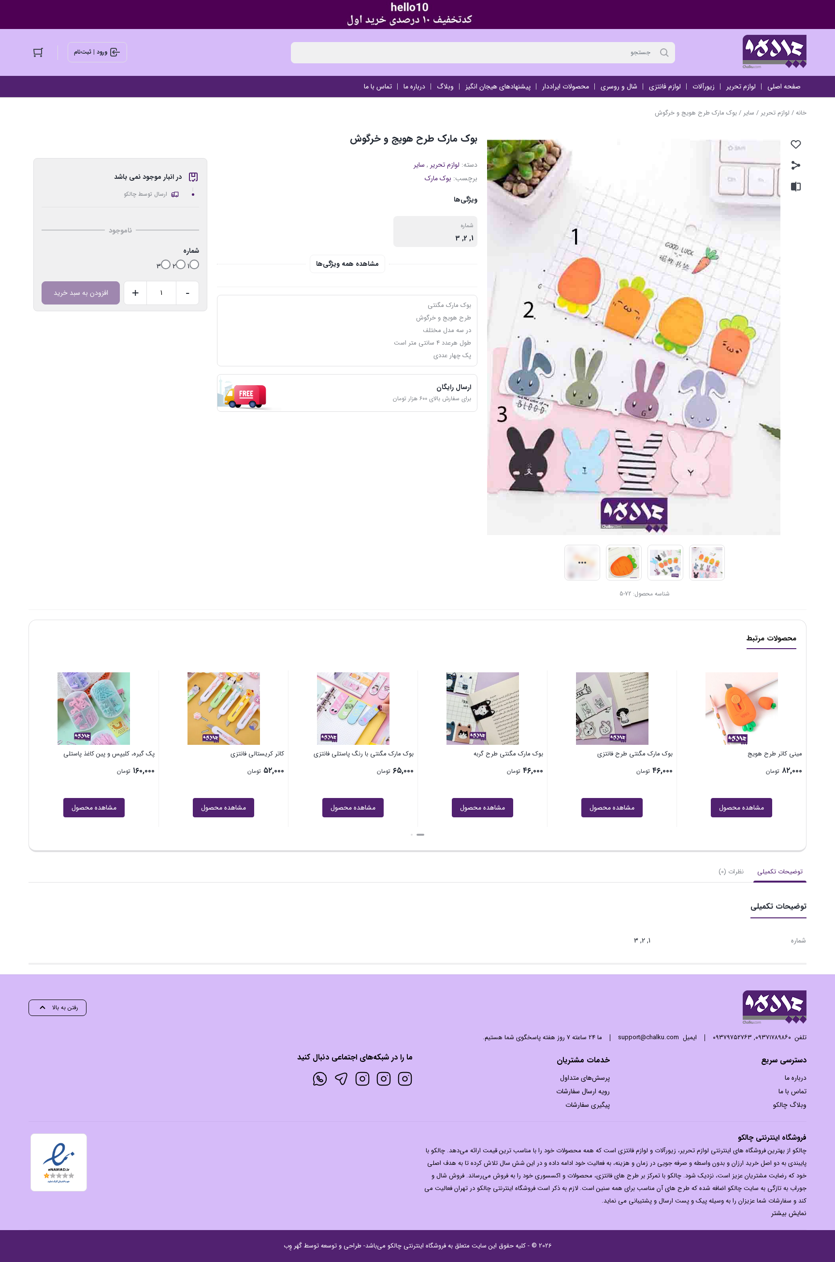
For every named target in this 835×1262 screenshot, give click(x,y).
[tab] (779, 872)
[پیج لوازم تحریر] (383, 1079)
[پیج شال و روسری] (362, 1079)
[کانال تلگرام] (341, 1079)
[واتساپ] (320, 1079)
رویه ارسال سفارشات (583, 1091)
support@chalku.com (648, 1037)
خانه (801, 113)
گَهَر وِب (293, 1246)
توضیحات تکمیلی (780, 872)
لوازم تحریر (775, 113)
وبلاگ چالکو (789, 1105)
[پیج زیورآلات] (405, 1079)
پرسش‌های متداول (585, 1078)
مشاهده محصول (741, 807)
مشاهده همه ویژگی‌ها (347, 264)
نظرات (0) (731, 872)
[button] (420, 835)
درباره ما (795, 1078)
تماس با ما (792, 1091)
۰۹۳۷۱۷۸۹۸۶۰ (773, 1037)
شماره (191, 251)
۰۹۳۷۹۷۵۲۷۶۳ (732, 1037)
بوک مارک (438, 178)
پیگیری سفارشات (587, 1105)
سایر (748, 113)
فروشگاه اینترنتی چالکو (417, 1246)
